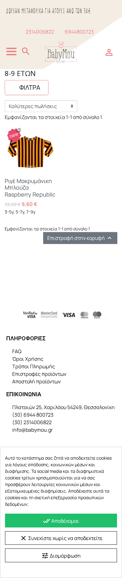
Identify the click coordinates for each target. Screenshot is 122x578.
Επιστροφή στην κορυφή (80, 238)
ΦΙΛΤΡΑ (29, 87)
